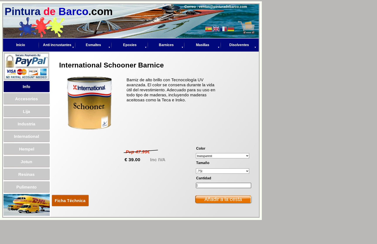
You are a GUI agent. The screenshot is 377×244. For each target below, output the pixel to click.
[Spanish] (208, 28)
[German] (231, 28)
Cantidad (203, 178)
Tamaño (202, 163)
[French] (223, 28)
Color (200, 148)
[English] (216, 28)
